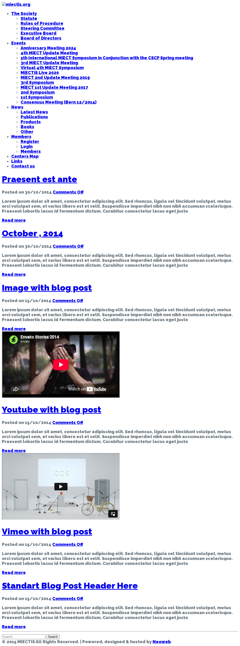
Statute (29, 18)
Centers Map (25, 156)
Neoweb (162, 641)
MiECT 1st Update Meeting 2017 (54, 87)
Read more (14, 220)
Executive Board (38, 33)
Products (31, 121)
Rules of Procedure (42, 23)
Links (16, 161)
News (17, 107)
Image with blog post (47, 288)
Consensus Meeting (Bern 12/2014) (59, 102)
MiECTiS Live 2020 (40, 72)
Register (30, 141)
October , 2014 (32, 233)
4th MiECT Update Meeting (49, 52)
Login (27, 146)
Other (27, 131)
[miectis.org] (16, 4)
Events (18, 43)
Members (21, 136)
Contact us (23, 166)
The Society (24, 13)
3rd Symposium (37, 82)
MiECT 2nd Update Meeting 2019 (55, 77)
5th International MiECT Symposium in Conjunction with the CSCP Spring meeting (107, 57)
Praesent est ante (39, 179)
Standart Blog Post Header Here (70, 585)
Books (27, 126)
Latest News (34, 111)
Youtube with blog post (51, 409)
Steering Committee (42, 28)
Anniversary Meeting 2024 (48, 47)
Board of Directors (41, 38)
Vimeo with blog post (47, 531)
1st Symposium (37, 97)
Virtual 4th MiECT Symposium (52, 67)
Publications (34, 116)
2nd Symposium (38, 92)
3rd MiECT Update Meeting (49, 62)
